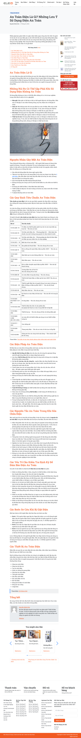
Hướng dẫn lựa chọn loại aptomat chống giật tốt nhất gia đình (70, 69)
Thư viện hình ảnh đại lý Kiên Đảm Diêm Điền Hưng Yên (70, 48)
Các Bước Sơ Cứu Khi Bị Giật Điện (21, 63)
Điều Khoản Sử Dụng (8, 734)
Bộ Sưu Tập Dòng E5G (34, 708)
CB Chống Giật (23, 591)
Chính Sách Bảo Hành (29, 734)
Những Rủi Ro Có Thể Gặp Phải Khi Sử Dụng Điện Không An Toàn (30, 52)
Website (21, 618)
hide (39, 47)
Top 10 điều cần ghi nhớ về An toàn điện (70, 65)
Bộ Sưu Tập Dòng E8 (21, 706)
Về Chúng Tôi (41, 2)
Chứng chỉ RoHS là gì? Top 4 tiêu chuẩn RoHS (70, 61)
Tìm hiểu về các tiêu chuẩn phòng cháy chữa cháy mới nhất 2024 (36, 339)
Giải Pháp (32, 2)
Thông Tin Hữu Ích (14, 13)
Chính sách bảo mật (18, 734)
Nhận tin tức (59, 720)
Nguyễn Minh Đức (14, 24)
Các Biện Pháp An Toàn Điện (19, 58)
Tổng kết (14, 67)
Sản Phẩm (24, 2)
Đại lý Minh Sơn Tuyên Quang (70, 38)
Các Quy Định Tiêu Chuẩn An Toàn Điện (22, 56)
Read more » (18, 651)
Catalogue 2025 (7, 716)
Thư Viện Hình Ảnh (8, 712)
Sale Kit (5, 718)
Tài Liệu (58, 2)
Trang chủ (17, 3)
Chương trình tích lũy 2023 (18, 660)
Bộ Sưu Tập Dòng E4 (33, 706)
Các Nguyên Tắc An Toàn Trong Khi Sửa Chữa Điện (26, 59)
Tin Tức (5, 706)
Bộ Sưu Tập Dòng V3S (21, 713)
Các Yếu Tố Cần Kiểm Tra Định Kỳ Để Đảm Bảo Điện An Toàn (28, 61)
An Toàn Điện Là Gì (16, 50)
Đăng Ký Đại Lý (6, 714)
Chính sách (50, 2)
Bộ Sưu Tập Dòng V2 (21, 710)
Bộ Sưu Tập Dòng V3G (21, 711)
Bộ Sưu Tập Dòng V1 (20, 708)
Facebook (56, 727)
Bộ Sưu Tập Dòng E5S (34, 710)
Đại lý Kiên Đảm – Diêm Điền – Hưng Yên (70, 42)
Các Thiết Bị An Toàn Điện (19, 65)
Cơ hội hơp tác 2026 (69, 52)
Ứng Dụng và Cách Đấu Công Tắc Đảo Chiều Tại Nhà (42, 660)
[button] (27, 655)
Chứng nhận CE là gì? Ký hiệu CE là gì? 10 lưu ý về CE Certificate (70, 57)
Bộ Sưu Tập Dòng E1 (33, 704)
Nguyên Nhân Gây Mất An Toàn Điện (22, 54)
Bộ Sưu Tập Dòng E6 (33, 711)
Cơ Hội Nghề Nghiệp (8, 704)
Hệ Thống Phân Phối (66, 3)
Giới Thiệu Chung (7, 702)
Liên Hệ (75, 3)
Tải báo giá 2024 (69, 76)
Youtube (56, 728)
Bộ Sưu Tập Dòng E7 (21, 704)
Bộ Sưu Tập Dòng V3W (21, 715)
